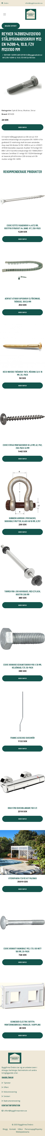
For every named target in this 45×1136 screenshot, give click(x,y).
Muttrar (26, 110)
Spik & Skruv (17, 110)
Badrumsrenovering (12, 1101)
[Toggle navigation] (5, 14)
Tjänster (7, 1083)
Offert (6, 1087)
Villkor (20, 1129)
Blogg (5, 1129)
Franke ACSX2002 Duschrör (22, 737)
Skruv (33, 110)
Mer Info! (22, 127)
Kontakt (12, 1129)
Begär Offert (11, 26)
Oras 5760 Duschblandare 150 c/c (22, 808)
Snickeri (7, 1096)
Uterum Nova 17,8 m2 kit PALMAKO (22, 878)
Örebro (6, 3)
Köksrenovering (10, 1092)
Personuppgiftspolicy (33, 1129)
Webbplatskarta (22, 1132)
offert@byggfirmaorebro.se (33, 3)
